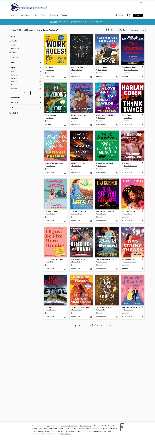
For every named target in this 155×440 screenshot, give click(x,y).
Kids (36, 15)
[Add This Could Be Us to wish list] (142, 221)
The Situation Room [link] (129, 67)
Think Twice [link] (126, 115)
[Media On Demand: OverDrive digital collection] (29, 7)
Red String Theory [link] (128, 259)
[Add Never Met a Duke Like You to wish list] (142, 317)
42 (109, 326)
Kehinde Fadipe (77, 310)
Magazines (53, 15)
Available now (15, 48)
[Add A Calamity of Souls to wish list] (90, 173)
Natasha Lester (102, 262)
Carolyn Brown (102, 70)
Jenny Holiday (50, 214)
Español (64, 15)
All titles (13, 45)
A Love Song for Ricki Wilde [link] (106, 115)
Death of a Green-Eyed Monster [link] (106, 163)
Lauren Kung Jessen (130, 262)
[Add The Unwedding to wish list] (65, 125)
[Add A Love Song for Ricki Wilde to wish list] (116, 125)
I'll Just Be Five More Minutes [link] (54, 259)
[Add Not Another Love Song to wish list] (90, 125)
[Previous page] (75, 325)
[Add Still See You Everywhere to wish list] (116, 221)
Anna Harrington (77, 214)
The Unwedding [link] (50, 115)
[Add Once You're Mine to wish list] (90, 77)
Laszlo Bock (50, 70)
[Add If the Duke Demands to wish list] (90, 221)
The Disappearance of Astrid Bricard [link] (106, 259)
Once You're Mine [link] (77, 67)
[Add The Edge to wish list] (65, 317)
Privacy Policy (85, 426)
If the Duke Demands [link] (78, 211)
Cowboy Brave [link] (101, 67)
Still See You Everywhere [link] (105, 211)
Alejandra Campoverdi (130, 166)
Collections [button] (25, 15)
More (25, 93)
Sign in (138, 15)
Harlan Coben (128, 118)
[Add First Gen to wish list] (142, 173)
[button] (119, 16)
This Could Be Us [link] (128, 211)
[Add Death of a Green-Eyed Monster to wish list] (116, 173)
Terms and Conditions (69, 426)
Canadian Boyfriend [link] (52, 211)
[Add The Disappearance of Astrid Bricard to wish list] (116, 269)
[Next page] (114, 325)
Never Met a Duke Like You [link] (132, 307)
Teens (43, 15)
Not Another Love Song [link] (79, 115)
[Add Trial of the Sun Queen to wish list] (116, 317)
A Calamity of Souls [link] (78, 163)
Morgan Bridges (77, 70)
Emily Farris (49, 262)
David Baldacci (76, 166)
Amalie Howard (128, 310)
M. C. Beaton (102, 166)
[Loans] (129, 16)
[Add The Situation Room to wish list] (142, 77)
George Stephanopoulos (131, 70)
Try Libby (53, 22)
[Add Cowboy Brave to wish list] (116, 77)
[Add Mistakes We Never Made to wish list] (65, 173)
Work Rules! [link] (49, 67)
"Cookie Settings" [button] (60, 431)
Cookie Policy (66, 434)
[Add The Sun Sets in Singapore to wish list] (90, 317)
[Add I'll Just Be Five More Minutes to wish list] (65, 269)
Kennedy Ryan (128, 214)
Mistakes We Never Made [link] (54, 163)
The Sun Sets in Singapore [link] (80, 307)
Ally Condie (49, 118)
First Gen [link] (125, 163)
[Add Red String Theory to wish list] (142, 269)
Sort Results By (122, 30)
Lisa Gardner (102, 214)
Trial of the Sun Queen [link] (104, 307)
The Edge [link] (48, 307)
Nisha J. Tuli (101, 310)
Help (141, 3)
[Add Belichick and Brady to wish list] (90, 269)
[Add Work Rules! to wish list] (65, 77)
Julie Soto (75, 118)
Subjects (14, 15)
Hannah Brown (50, 166)
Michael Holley (76, 262)
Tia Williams (101, 118)
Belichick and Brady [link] (78, 259)
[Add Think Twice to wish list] (142, 125)
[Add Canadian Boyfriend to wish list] (65, 221)
